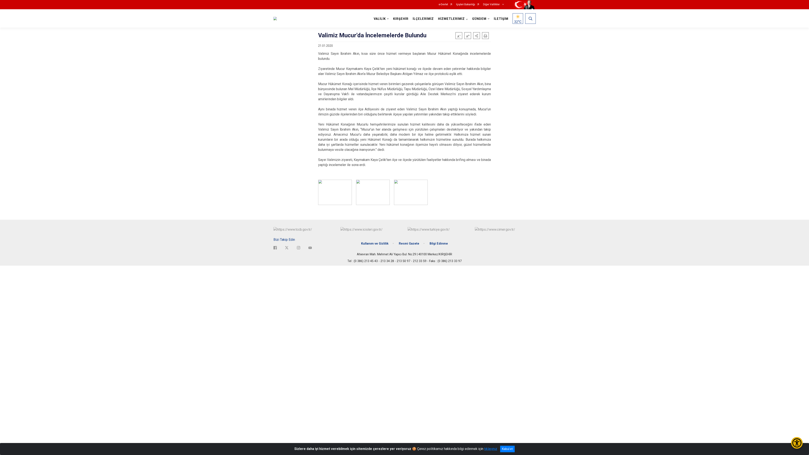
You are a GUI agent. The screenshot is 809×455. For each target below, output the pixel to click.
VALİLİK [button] (380, 19)
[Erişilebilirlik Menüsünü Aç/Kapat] (797, 443)
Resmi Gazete (409, 243)
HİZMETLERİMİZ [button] (451, 19)
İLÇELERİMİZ (423, 19)
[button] (476, 35)
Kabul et (507, 449)
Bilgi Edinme (439, 243)
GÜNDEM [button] (479, 19)
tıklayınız (490, 449)
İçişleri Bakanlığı (465, 4)
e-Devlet (443, 4)
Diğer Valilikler (491, 4)
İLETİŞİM (501, 19)
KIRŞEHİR (401, 19)
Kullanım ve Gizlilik (374, 243)
